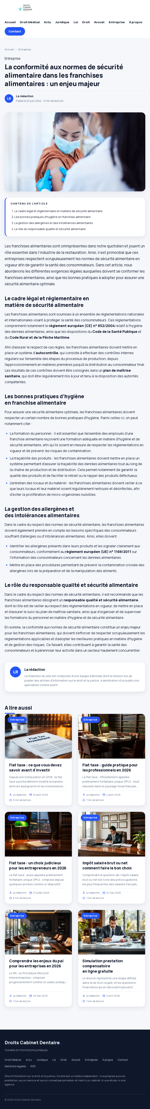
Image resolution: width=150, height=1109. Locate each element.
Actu (47, 22)
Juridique (62, 22)
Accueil (10, 22)
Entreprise (117, 22)
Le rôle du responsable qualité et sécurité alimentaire (50, 229)
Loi (76, 22)
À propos (135, 22)
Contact (15, 31)
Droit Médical (30, 22)
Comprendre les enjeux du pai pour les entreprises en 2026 (36, 963)
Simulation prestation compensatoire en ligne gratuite (102, 966)
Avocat (99, 22)
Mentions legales (15, 1066)
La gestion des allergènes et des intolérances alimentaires (53, 223)
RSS (32, 1066)
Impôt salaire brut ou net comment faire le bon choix (107, 865)
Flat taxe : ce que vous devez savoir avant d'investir (35, 767)
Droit (86, 22)
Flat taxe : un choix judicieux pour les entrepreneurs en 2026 (37, 865)
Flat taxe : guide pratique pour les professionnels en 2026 (110, 767)
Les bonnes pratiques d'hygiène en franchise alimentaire (52, 217)
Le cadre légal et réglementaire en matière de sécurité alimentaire (58, 211)
